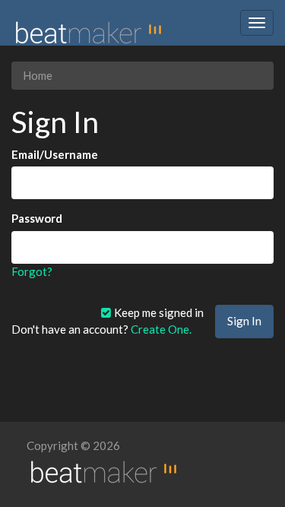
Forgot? (31, 271)
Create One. (161, 329)
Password (36, 218)
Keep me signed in (158, 312)
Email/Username (54, 154)
